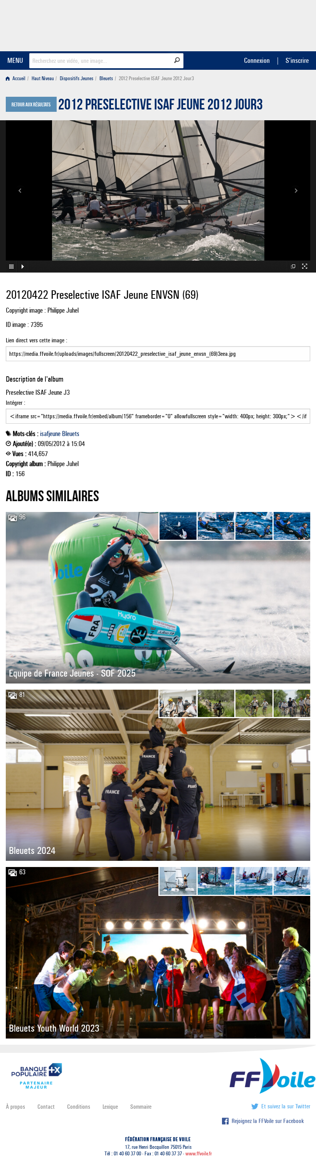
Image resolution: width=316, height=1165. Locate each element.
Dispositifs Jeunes (76, 78)
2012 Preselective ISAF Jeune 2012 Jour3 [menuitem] (156, 78)
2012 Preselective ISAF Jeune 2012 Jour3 (160, 106)
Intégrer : (15, 402)
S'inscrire (297, 60)
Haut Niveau (43, 78)
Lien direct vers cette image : (36, 340)
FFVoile (261, 24)
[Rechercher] (177, 60)
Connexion (257, 60)
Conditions (78, 1106)
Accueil (18, 78)
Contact (46, 1106)
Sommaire (140, 1106)
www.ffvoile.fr (198, 1153)
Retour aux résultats (31, 105)
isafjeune (50, 434)
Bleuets (106, 78)
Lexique (110, 1106)
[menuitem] (17, 78)
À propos (15, 1106)
